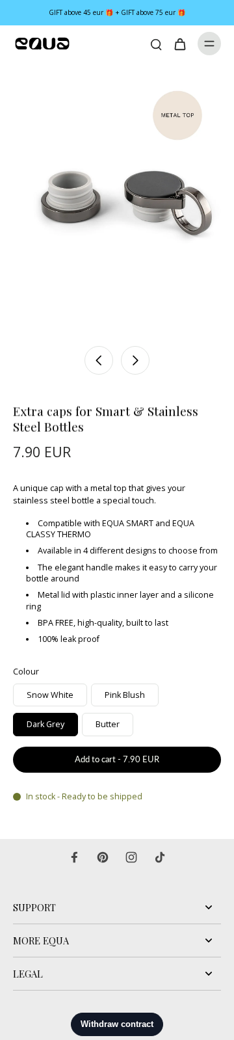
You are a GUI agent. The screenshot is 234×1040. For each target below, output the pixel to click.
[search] (156, 44)
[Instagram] (131, 857)
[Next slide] (135, 360)
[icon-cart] (179, 44)
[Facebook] (74, 857)
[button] (117, 760)
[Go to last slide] (98, 360)
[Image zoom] (117, 200)
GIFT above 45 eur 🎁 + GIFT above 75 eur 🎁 (117, 12)
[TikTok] (160, 857)
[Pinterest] (102, 857)
